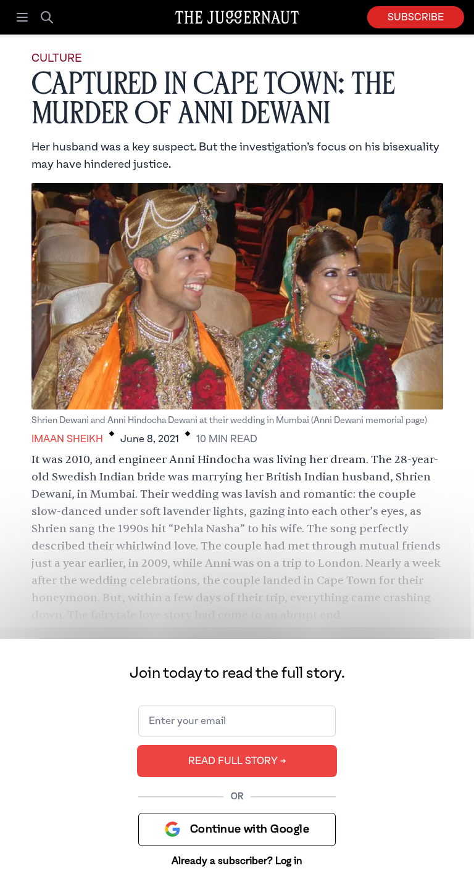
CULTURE (56, 58)
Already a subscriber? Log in (237, 860)
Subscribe (416, 17)
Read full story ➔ (237, 761)
